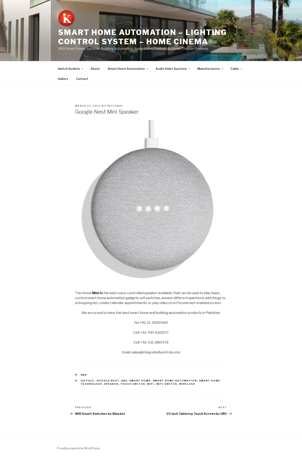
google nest (107, 380)
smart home (140, 380)
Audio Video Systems (171, 68)
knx (124, 380)
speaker (111, 383)
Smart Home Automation (126, 68)
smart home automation (175, 380)
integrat (115, 105)
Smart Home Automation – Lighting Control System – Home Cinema (142, 37)
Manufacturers (208, 68)
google (88, 380)
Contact (82, 78)
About (95, 68)
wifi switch (166, 383)
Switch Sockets (69, 68)
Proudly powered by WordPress (78, 448)
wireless (187, 383)
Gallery (63, 78)
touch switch (132, 383)
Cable (235, 68)
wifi (150, 383)
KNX (84, 374)
